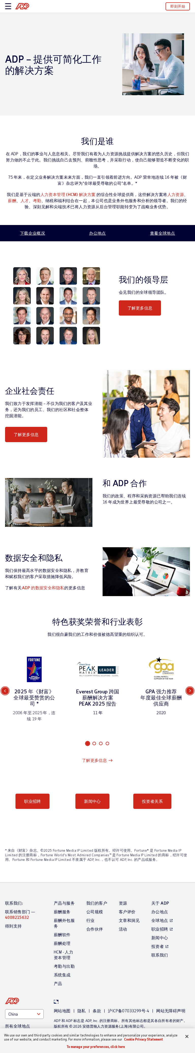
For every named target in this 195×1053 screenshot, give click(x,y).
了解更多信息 (139, 307)
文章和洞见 (129, 920)
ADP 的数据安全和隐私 (43, 587)
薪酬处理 (62, 943)
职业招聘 (32, 801)
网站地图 (62, 1010)
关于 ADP (160, 903)
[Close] (186, 1036)
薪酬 (12, 200)
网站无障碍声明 (170, 1010)
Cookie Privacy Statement (143, 1039)
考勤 (37, 200)
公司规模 (94, 911)
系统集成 (62, 974)
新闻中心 (92, 801)
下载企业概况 (32, 233)
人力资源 (175, 194)
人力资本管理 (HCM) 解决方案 (68, 194)
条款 (97, 1010)
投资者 (157, 946)
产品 (58, 983)
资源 (123, 903)
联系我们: (14, 903)
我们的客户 (96, 903)
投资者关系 (152, 801)
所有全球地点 (17, 1025)
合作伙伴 (94, 928)
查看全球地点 (162, 233)
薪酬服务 (62, 911)
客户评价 (127, 911)
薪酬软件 (62, 934)
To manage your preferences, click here (96, 1047)
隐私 (81, 1010)
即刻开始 (177, 6)
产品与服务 (64, 903)
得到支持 (13, 925)
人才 (25, 200)
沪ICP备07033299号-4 (128, 1010)
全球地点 (159, 920)
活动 (123, 928)
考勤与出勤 (64, 966)
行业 (90, 920)
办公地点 (97, 233)
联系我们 (159, 954)
